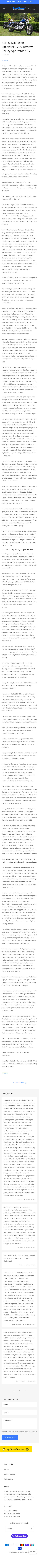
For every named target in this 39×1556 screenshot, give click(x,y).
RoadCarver (16, 1552)
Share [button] (6, 60)
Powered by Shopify (25, 1552)
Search (6, 1470)
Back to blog (20, 1082)
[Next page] (25, 1390)
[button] (4, 8)
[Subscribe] (31, 1528)
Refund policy (8, 1479)
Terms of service (9, 1474)
